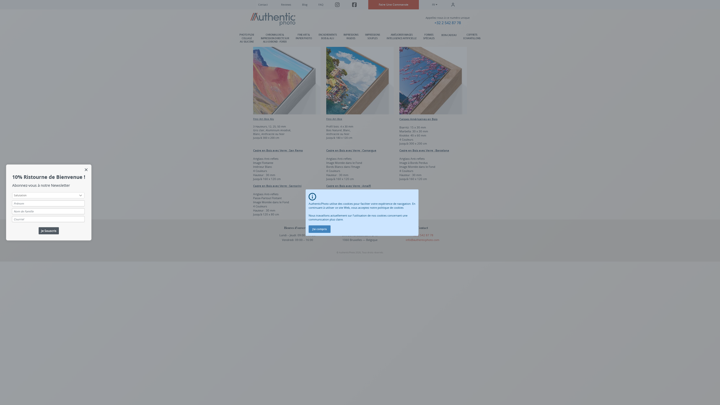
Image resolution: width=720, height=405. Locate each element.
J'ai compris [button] (319, 229)
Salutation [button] (20, 195)
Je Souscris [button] (48, 231)
